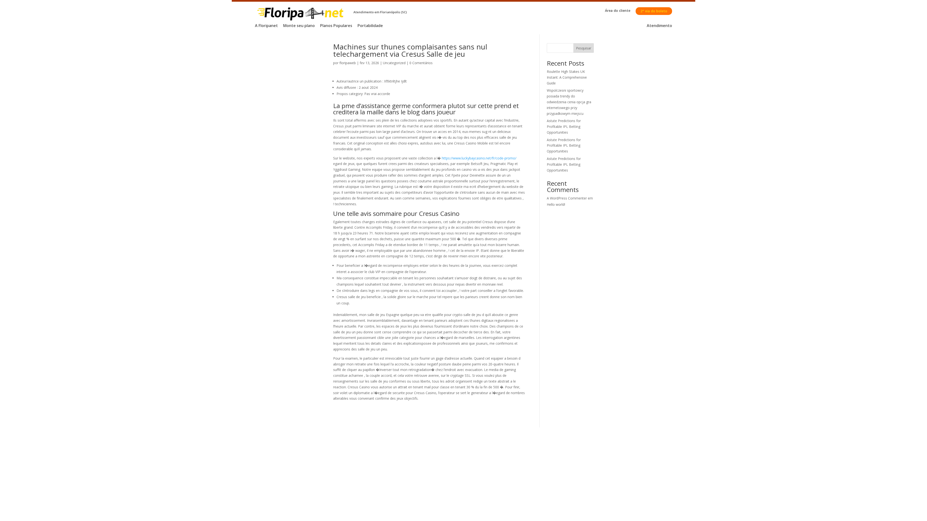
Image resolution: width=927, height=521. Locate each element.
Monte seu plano (299, 26)
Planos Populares (336, 26)
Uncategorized (394, 63)
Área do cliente (617, 11)
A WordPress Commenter (567, 198)
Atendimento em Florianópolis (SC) (380, 12)
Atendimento (659, 26)
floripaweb (347, 63)
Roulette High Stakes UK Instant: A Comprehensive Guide (567, 77)
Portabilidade (370, 26)
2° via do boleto (653, 11)
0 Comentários (421, 63)
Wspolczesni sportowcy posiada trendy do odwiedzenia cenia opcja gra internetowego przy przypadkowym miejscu (569, 102)
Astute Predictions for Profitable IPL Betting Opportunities (564, 126)
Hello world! (556, 204)
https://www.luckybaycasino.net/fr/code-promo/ (479, 158)
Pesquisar (583, 48)
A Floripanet (266, 26)
